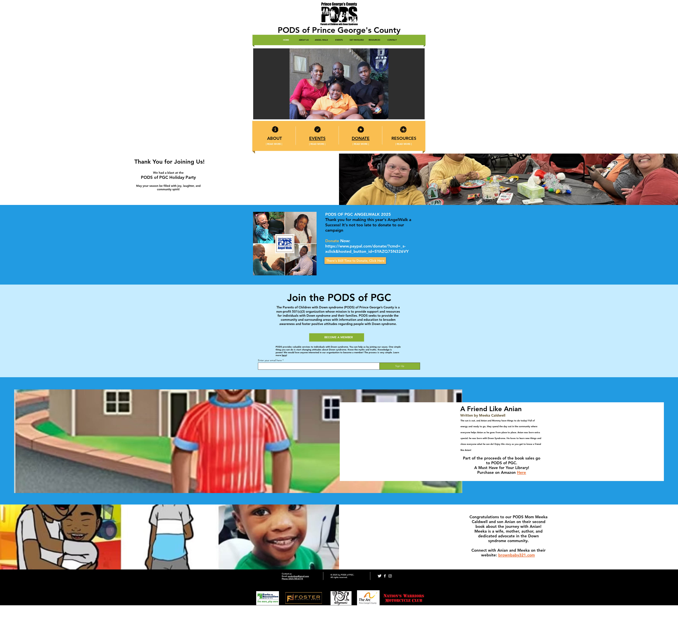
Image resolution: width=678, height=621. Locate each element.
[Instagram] (390, 576)
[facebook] (385, 576)
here (284, 355)
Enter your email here (270, 360)
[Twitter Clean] (379, 576)
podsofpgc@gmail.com (298, 576)
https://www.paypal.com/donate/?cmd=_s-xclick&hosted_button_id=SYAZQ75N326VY (367, 249)
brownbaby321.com (516, 555)
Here (521, 472)
